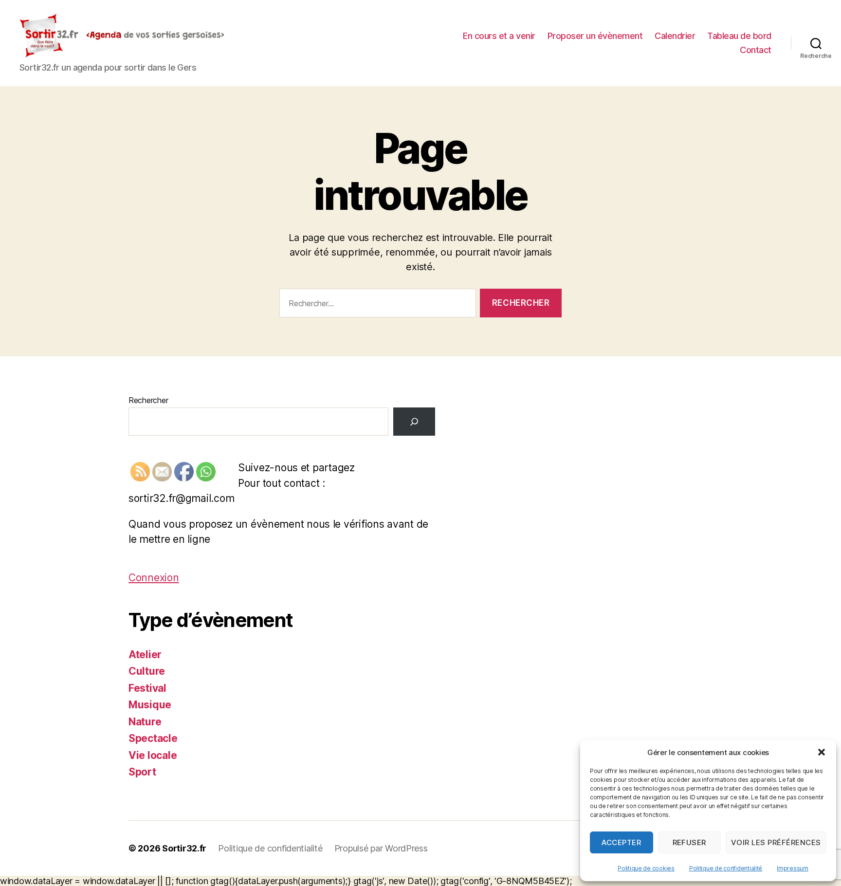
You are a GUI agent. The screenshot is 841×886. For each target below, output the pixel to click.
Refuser (690, 842)
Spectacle (153, 738)
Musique (149, 705)
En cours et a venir (499, 36)
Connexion (153, 578)
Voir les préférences (776, 842)
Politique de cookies (646, 868)
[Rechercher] (414, 421)
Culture (146, 671)
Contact (755, 50)
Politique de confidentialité (725, 868)
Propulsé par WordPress (381, 848)
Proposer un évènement (595, 36)
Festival (147, 688)
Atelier (145, 654)
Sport (142, 772)
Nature (144, 722)
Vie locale (152, 755)
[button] (821, 752)
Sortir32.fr (184, 848)
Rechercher (148, 400)
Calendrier (675, 36)
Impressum (792, 868)
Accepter (621, 842)
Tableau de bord (739, 36)
